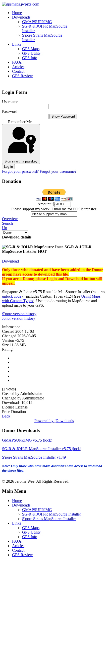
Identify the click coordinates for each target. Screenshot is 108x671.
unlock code (11, 296)
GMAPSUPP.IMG (37, 22)
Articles (18, 67)
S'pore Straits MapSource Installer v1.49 (34, 457)
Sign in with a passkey (21, 161)
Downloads (21, 17)
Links (16, 44)
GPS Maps (30, 49)
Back (6, 416)
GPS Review (22, 76)
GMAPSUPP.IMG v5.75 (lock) (27, 440)
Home (17, 13)
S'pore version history (19, 314)
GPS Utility (31, 53)
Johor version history (18, 318)
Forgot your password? (21, 171)
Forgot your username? (58, 171)
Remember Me (20, 122)
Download (10, 261)
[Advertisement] (54, 615)
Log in (8, 167)
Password (9, 111)
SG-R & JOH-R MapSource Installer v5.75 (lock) (41, 449)
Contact (18, 71)
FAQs (17, 62)
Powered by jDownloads (54, 420)
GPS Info (29, 58)
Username (10, 102)
